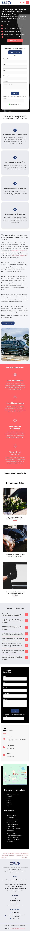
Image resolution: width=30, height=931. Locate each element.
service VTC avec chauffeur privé (19, 255)
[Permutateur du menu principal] (27, 2)
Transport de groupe (12, 819)
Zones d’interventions (15, 900)
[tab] (15, 614)
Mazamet (9, 796)
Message (5, 81)
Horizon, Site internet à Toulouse (18, 928)
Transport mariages (12, 821)
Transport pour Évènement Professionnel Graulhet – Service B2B (21, 854)
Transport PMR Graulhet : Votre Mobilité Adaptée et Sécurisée (8, 854)
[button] (21, 2)
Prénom (5, 59)
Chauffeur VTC (10, 841)
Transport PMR (10, 832)
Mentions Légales (15, 903)
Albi (8, 806)
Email (4, 70)
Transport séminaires (12, 824)
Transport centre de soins (13, 839)
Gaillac (9, 800)
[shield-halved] (10, 104)
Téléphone (6, 76)
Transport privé (11, 822)
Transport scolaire (11, 826)
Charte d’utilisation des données (15, 905)
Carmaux (9, 804)
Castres (9, 802)
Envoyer (15, 93)
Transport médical (11, 834)
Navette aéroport (11, 815)
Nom (4, 64)
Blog (15, 898)
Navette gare (10, 817)
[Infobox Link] (14, 739)
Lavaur (8, 798)
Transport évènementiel (13, 837)
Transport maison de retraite (14, 835)
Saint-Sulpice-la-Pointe (13, 795)
